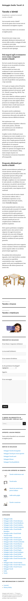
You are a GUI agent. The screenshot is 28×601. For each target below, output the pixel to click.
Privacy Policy (8, 587)
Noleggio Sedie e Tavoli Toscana (13, 556)
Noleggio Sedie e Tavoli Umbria (13, 562)
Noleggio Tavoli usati (10, 456)
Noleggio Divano (9, 459)
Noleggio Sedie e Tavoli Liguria (13, 539)
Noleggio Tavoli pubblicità (11, 462)
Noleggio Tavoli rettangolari (12, 450)
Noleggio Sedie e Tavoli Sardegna (13, 552)
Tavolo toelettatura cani (16, 474)
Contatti (6, 585)
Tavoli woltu (13, 481)
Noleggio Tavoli (8, 569)
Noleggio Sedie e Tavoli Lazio (12, 537)
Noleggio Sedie (8, 519)
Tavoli (5, 573)
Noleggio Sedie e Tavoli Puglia (12, 550)
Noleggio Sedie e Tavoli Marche (13, 544)
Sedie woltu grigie (14, 495)
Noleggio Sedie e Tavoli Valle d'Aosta (15, 564)
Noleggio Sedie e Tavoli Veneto (13, 567)
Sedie (5, 571)
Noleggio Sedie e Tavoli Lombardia (14, 542)
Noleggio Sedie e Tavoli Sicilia (12, 554)
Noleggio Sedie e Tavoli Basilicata (13, 523)
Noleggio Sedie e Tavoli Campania (14, 527)
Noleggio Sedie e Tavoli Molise (13, 546)
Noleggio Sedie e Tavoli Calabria (13, 525)
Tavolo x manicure (14, 502)
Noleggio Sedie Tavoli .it (13, 5)
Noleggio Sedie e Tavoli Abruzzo (13, 521)
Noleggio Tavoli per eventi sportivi (14, 453)
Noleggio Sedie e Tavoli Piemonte (14, 548)
